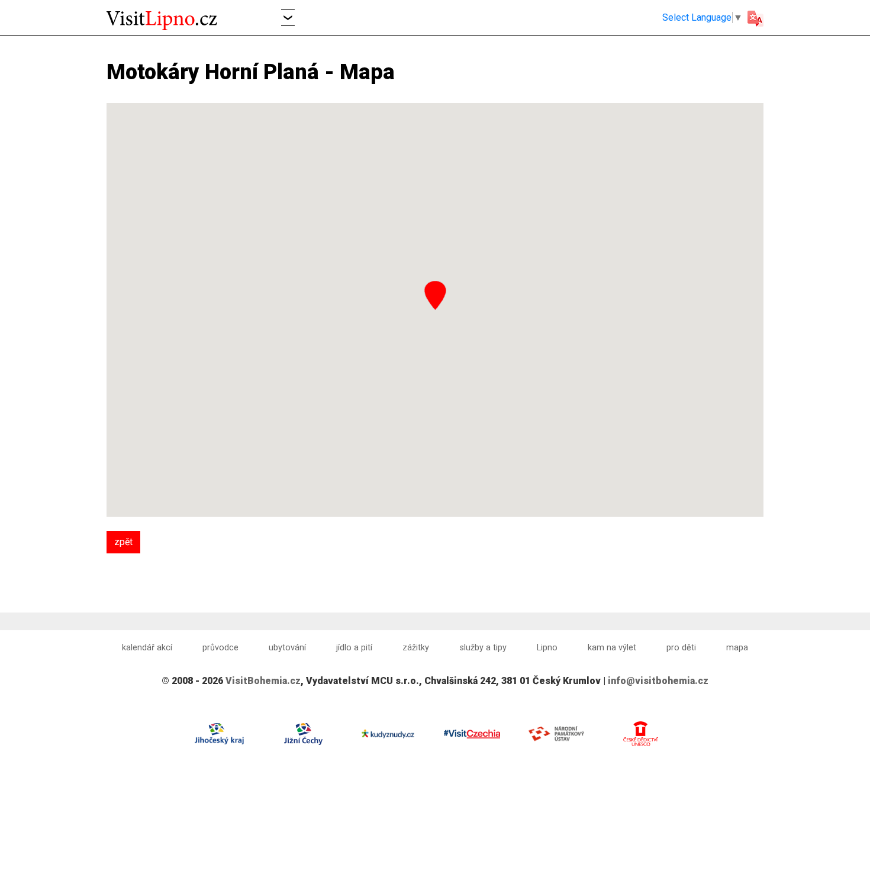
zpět (123, 541)
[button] (288, 17)
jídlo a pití (354, 648)
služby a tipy (483, 648)
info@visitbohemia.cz (658, 680)
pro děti (681, 648)
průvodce (220, 648)
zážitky (415, 648)
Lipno (547, 648)
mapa (737, 648)
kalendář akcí (147, 648)
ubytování (287, 648)
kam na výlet (612, 648)
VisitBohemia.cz (263, 680)
